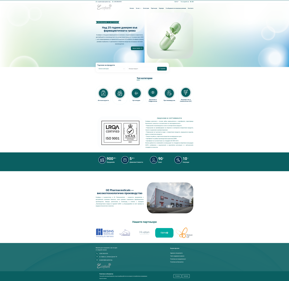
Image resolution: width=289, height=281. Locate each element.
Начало (132, 8)
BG (177, 1)
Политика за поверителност (178, 259)
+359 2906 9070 (117, 1)
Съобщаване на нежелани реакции (176, 8)
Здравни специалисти (176, 253)
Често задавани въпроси (177, 256)
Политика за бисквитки (176, 262)
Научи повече (136, 48)
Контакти (190, 8)
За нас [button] (138, 8)
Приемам (186, 276)
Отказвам (177, 276)
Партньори (154, 8)
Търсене (162, 68)
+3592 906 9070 (103, 253)
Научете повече (103, 278)
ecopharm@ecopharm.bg (103, 1)
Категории (146, 8)
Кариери (161, 8)
